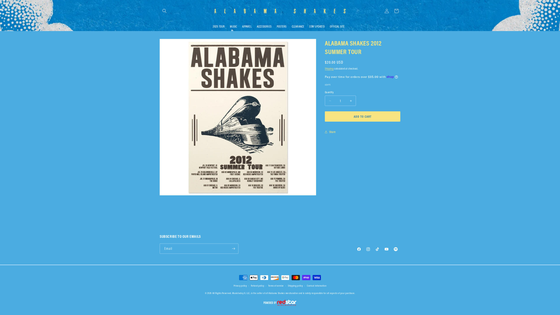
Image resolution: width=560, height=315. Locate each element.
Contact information (316, 285)
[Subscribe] (233, 248)
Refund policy (257, 285)
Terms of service (276, 285)
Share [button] (332, 132)
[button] (164, 11)
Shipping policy (295, 285)
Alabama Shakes (277, 293)
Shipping (329, 68)
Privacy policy (240, 285)
